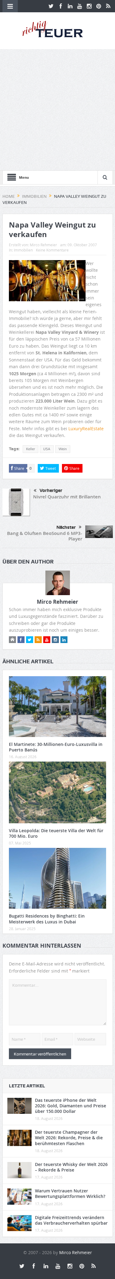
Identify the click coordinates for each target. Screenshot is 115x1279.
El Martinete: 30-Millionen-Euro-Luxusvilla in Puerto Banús (55, 747)
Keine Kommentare (52, 250)
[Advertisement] (57, 109)
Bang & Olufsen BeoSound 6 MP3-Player (44, 536)
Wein (63, 449)
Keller (30, 449)
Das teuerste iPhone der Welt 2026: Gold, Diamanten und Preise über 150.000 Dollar (70, 1105)
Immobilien (23, 250)
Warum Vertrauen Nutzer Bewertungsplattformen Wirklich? (70, 1193)
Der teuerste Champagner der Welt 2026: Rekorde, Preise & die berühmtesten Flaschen (69, 1137)
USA (46, 449)
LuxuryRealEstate (86, 428)
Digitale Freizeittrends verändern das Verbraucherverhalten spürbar (71, 1220)
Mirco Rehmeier (43, 244)
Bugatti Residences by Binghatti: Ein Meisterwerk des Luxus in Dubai (47, 918)
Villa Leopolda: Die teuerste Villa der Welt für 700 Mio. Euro (56, 833)
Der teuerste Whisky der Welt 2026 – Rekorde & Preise (71, 1167)
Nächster (66, 527)
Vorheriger (51, 490)
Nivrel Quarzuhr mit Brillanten (67, 496)
